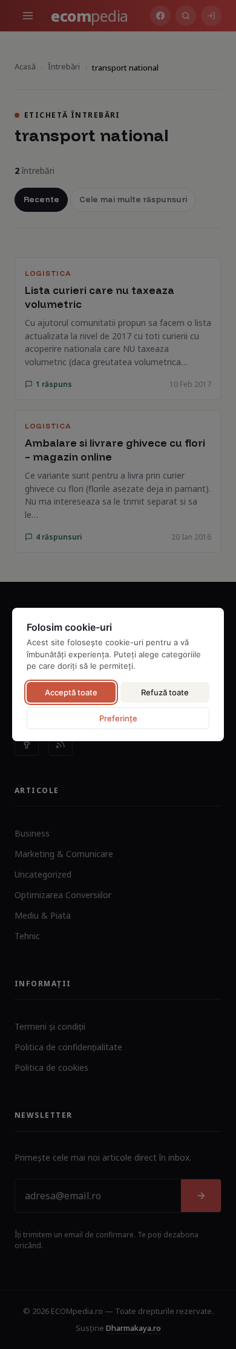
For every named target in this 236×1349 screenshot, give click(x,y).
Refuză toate (165, 692)
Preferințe (118, 718)
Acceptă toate (71, 692)
